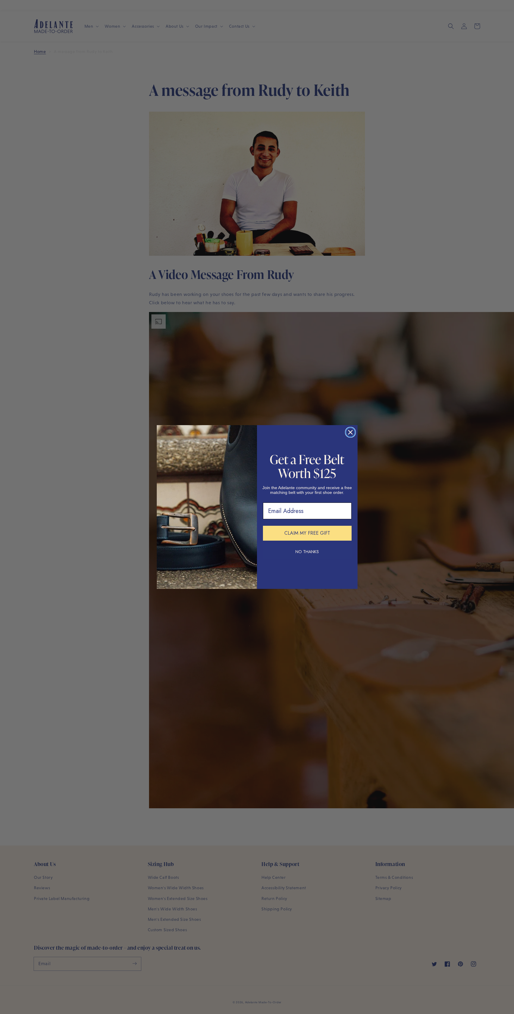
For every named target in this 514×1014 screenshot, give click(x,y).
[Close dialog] (350, 432)
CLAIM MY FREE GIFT (307, 533)
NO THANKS (307, 552)
